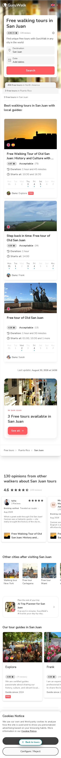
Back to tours (32, 742)
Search (30, 70)
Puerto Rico (24, 450)
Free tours (9, 450)
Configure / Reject (30, 751)
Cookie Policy (28, 731)
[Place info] (53, 33)
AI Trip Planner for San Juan (31, 605)
